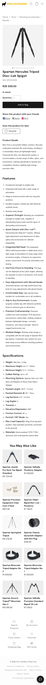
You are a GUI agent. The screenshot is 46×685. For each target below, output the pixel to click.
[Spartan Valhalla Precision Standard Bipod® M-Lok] (33, 588)
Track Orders (14, 637)
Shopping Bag (14, 647)
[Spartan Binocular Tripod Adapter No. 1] (33, 555)
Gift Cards (32, 647)
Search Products (14, 627)
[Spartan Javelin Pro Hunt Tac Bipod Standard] (12, 456)
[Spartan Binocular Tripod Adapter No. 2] (12, 555)
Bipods (6, 20)
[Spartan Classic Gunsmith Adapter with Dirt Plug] (33, 522)
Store (13, 17)
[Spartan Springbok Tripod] (12, 522)
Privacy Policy (33, 666)
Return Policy (35, 670)
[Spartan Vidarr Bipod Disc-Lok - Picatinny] (33, 489)
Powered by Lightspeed (23, 678)
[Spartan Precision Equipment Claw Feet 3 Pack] (12, 489)
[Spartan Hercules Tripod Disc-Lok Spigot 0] (23, 45)
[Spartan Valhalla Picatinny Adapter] (33, 456)
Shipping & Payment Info (15, 670)
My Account (31, 625)
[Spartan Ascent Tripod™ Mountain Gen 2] (12, 588)
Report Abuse (23, 674)
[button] (15, 4)
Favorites (31, 637)
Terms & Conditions (15, 666)
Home (5, 17)
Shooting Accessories (29, 17)
